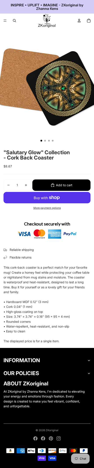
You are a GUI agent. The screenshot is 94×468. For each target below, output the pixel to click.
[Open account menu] (79, 20)
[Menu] (5, 21)
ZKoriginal (52, 430)
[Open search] (14, 20)
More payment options (47, 207)
